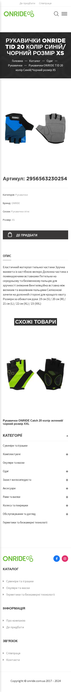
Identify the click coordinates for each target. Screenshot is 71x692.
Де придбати (27, 3)
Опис (7, 256)
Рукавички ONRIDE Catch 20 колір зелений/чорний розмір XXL (33, 422)
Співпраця (45, 3)
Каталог (34, 60)
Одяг (50, 60)
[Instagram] (65, 558)
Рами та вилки (11, 497)
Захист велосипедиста (17, 480)
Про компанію (15, 620)
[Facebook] (56, 558)
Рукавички (15, 65)
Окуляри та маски (13, 462)
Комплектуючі (11, 454)
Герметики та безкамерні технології (25, 522)
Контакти (13, 660)
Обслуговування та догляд (19, 514)
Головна (17, 60)
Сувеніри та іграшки (15, 445)
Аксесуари (9, 488)
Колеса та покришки (15, 505)
